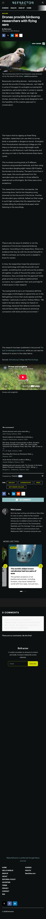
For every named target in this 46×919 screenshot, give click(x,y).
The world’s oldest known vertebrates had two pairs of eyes (21, 571)
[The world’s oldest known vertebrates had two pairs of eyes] (23, 556)
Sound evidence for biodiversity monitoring (17, 437)
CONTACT (5, 891)
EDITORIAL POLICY (9, 879)
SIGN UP (22, 8)
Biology (5, 13)
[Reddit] (16, 35)
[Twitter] (8, 35)
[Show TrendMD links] (42, 476)
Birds (38, 482)
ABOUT (4, 876)
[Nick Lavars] (5, 511)
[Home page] (23, 3)
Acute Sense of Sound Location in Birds (16, 459)
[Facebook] (3, 35)
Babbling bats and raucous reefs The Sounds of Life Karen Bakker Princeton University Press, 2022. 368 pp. (22, 466)
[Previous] (5, 566)
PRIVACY (5, 888)
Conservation (25, 482)
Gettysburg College (17, 360)
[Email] (20, 35)
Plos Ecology (33, 360)
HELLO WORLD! (7, 870)
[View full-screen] (43, 43)
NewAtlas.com (30, 873)
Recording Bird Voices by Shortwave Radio (17, 454)
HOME (29, 8)
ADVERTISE (6, 882)
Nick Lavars (16, 509)
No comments (25, 500)
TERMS (4, 885)
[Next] (41, 566)
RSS (3, 894)
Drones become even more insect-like (15, 431)
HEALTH (13, 8)
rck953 (26, 76)
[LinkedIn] (12, 35)
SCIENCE (5, 8)
